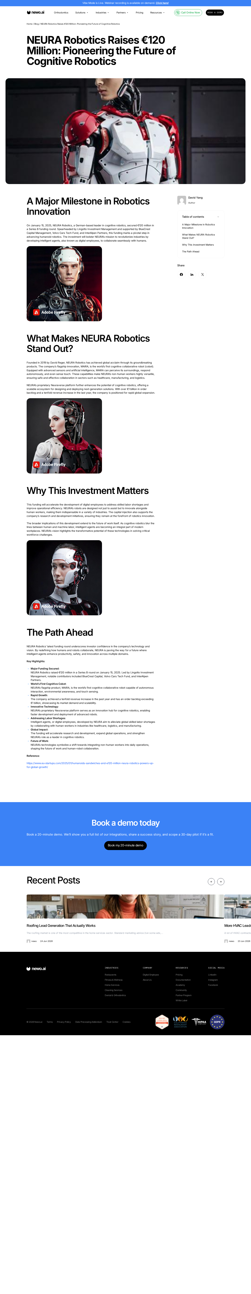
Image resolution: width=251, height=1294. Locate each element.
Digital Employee (151, 974)
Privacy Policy (64, 1022)
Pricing (139, 12)
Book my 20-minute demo (125, 845)
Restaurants (110, 974)
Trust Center (112, 1022)
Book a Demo (214, 12)
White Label (181, 1000)
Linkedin (212, 974)
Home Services (112, 985)
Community (181, 990)
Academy (180, 985)
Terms (50, 1022)
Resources (156, 12)
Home (29, 24)
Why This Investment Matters (198, 244)
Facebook (213, 985)
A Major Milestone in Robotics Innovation (198, 226)
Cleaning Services (113, 990)
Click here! (162, 2)
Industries (101, 12)
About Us (147, 979)
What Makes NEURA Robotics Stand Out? (198, 236)
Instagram (213, 979)
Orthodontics (61, 12)
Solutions (80, 12)
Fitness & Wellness (114, 979)
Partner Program (183, 995)
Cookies (126, 1022)
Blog (36, 24)
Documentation (183, 979)
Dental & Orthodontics (115, 995)
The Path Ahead (190, 251)
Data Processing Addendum (88, 1022)
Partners (121, 12)
